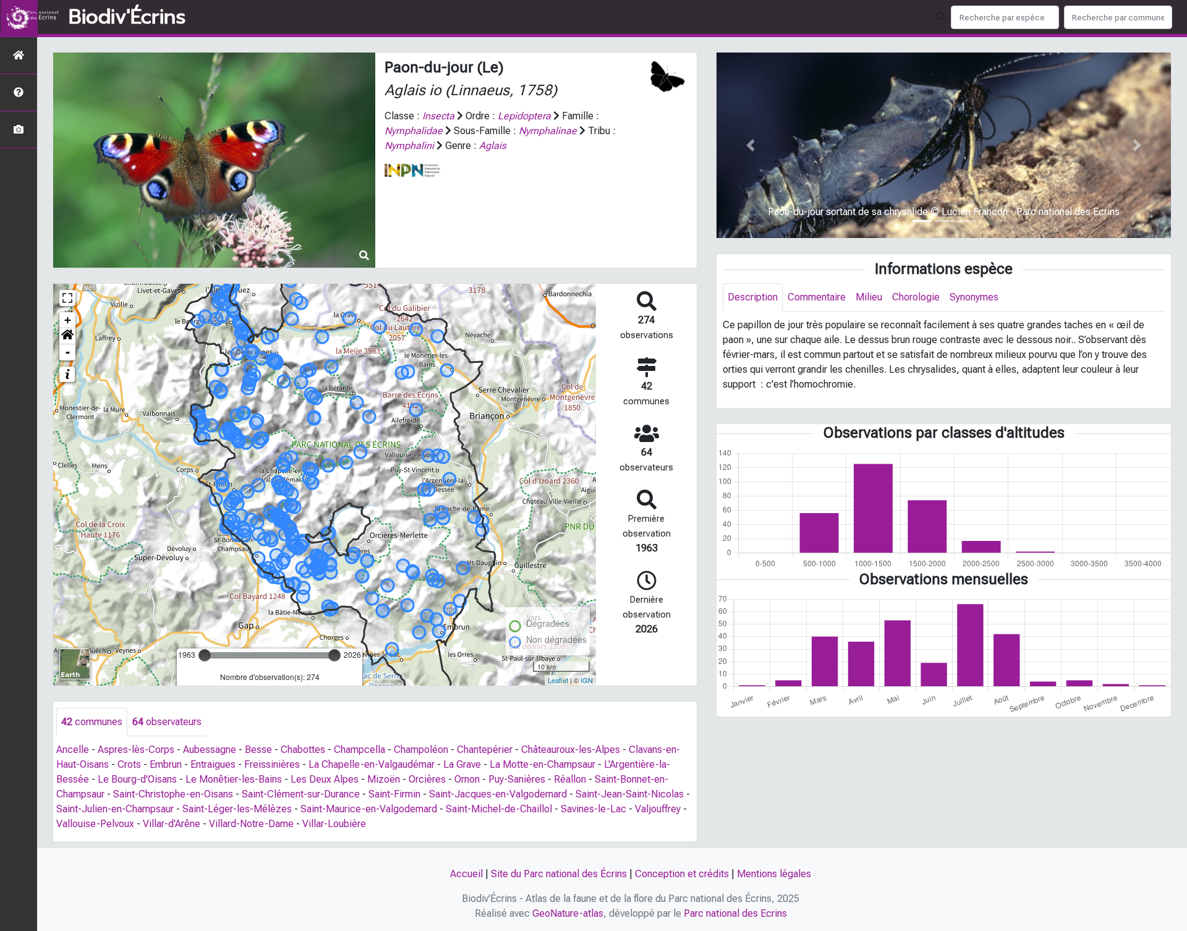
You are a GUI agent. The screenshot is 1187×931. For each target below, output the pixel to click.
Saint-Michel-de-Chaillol (499, 809)
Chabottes (303, 749)
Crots (129, 764)
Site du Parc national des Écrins (559, 874)
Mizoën (383, 779)
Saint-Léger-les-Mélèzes (237, 809)
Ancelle (72, 749)
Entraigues (213, 764)
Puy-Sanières (516, 779)
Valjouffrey (658, 809)
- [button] (67, 352)
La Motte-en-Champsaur (542, 764)
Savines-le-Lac (593, 809)
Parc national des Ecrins (735, 913)
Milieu (869, 297)
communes (91, 722)
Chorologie (916, 297)
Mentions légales (774, 874)
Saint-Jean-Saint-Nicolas (630, 794)
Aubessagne (209, 749)
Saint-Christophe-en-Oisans (173, 794)
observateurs (167, 722)
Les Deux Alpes (325, 779)
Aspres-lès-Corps (136, 749)
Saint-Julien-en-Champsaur (115, 809)
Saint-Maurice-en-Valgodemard (368, 809)
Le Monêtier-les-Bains (233, 779)
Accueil (466, 874)
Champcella (359, 749)
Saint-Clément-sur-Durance (301, 794)
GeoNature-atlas (567, 913)
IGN (587, 680)
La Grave (462, 764)
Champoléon (421, 749)
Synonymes (974, 297)
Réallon (570, 779)
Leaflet (558, 680)
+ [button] (67, 319)
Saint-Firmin (394, 794)
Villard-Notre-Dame (251, 824)
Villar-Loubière (334, 824)
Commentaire (817, 297)
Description (753, 297)
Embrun (166, 764)
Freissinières (272, 764)
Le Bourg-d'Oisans (137, 779)
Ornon (467, 779)
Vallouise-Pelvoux (95, 824)
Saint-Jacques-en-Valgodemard (498, 794)
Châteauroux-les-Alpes (570, 749)
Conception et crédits (682, 874)
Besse (258, 749)
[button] (67, 336)
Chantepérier (485, 749)
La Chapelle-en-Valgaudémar (371, 764)
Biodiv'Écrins (127, 17)
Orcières (427, 779)
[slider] (204, 655)
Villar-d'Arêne (171, 824)
